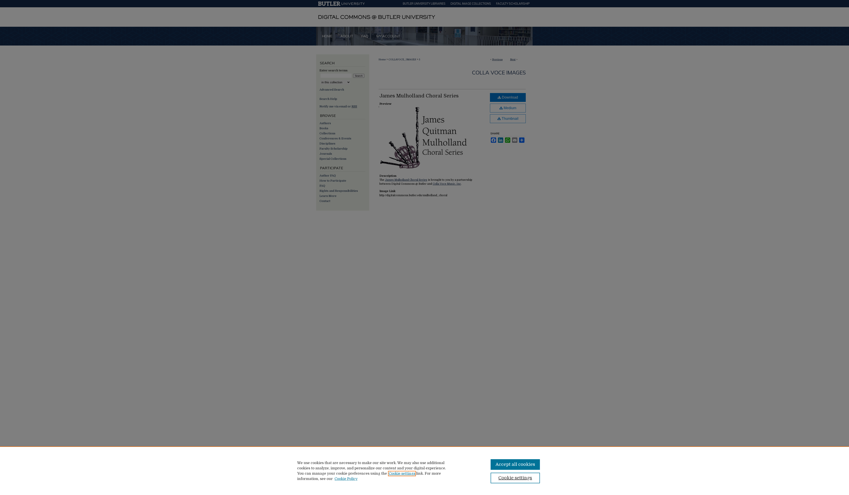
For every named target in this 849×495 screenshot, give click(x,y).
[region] (424, 470)
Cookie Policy (346, 479)
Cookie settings (402, 474)
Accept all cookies (515, 464)
